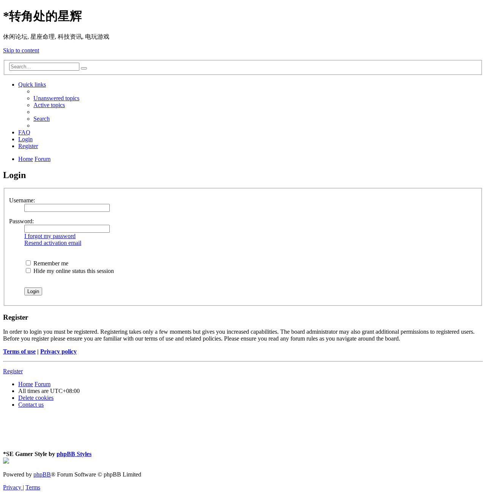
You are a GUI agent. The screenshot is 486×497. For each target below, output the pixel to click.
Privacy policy (58, 351)
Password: (21, 221)
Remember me (50, 263)
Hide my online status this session (73, 271)
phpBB (42, 474)
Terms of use (19, 351)
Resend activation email (52, 243)
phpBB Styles (74, 454)
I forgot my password (50, 236)
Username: (22, 200)
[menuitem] (56, 98)
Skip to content (21, 50)
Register (13, 371)
